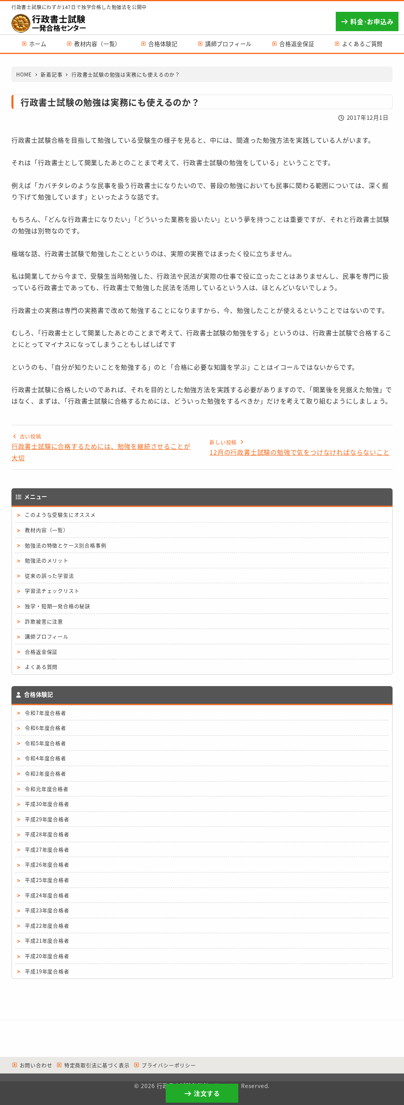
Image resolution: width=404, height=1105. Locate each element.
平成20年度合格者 (47, 956)
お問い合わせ (35, 1065)
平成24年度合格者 (47, 895)
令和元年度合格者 (46, 788)
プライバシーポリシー (168, 1065)
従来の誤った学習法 (49, 575)
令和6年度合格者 (45, 727)
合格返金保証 (41, 651)
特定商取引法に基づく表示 (95, 1065)
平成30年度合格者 (47, 803)
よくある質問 (41, 666)
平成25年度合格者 (47, 880)
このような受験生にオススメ (60, 514)
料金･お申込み (370, 21)
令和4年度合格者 (45, 758)
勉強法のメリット (46, 560)
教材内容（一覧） (46, 530)
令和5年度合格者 (45, 743)
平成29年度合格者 (47, 819)
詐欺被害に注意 (44, 621)
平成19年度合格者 (47, 971)
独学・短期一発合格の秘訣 (57, 606)
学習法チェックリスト (52, 590)
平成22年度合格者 (47, 925)
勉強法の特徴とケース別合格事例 (65, 545)
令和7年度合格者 (45, 712)
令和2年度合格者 (45, 773)
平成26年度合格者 (47, 864)
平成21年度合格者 (47, 940)
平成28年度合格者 (47, 834)
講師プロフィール (46, 636)
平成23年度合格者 (47, 910)
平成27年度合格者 (47, 849)
